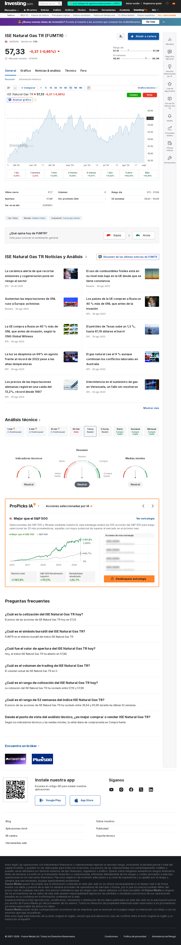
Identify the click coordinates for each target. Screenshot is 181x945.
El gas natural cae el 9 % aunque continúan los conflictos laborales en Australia (112, 359)
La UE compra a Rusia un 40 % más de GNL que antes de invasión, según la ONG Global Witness (31, 331)
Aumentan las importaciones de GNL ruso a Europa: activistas (30, 301)
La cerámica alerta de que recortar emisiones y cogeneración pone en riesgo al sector (29, 276)
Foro (83, 70)
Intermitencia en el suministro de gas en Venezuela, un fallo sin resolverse (112, 384)
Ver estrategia (145, 518)
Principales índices (61, 15)
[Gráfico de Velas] (8, 88)
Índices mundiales (82, 15)
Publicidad (102, 828)
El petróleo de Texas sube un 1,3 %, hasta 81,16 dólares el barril (111, 329)
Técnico (70, 70)
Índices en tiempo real (104, 15)
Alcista (146, 235)
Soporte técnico (105, 835)
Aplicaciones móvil (16, 828)
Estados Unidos (38, 218)
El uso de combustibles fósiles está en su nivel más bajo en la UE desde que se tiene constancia (113, 276)
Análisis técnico (21, 419)
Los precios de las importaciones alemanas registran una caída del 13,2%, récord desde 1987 (28, 386)
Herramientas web (16, 842)
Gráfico (25, 70)
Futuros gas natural (71, 218)
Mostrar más (151, 408)
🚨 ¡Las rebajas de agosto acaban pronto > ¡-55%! (95, 3)
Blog (8, 821)
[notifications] (167, 3)
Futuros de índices (40, 15)
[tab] (14, 431)
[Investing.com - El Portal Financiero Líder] (19, 3)
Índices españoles (146, 15)
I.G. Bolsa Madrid (126, 15)
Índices (11, 15)
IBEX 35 (24, 15)
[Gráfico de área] (15, 88)
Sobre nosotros (105, 821)
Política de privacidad (135, 936)
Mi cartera (11, 835)
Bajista (117, 235)
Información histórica (30, 79)
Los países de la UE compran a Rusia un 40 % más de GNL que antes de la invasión (113, 303)
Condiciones (111, 936)
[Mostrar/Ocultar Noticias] (89, 88)
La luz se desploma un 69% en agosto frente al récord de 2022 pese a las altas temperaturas (31, 359)
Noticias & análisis (48, 70)
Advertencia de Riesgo (164, 936)
